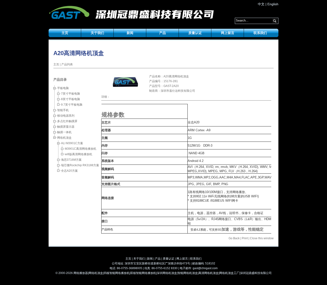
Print (245, 238)
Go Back (234, 238)
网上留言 (227, 33)
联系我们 (260, 33)
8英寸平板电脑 (70, 99)
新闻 (130, 33)
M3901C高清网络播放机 (80, 148)
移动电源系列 (65, 115)
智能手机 (63, 110)
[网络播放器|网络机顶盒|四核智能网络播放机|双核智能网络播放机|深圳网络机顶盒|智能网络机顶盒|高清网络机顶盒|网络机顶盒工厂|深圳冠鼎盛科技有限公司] (69, 13)
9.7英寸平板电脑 (71, 104)
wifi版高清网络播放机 (78, 154)
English (272, 4)
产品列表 (67, 64)
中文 (261, 4)
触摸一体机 (64, 132)
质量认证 (195, 33)
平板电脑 (63, 88)
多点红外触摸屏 (67, 121)
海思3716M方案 (71, 159)
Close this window (262, 238)
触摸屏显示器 (65, 126)
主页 (65, 33)
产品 (162, 33)
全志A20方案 (69, 170)
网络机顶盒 (64, 137)
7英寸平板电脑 (70, 93)
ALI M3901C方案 (72, 143)
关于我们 (97, 33)
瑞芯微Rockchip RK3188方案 (80, 165)
